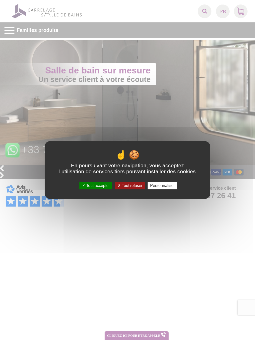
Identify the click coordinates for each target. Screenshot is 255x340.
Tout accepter (97, 185)
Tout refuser (131, 185)
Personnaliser (162, 185)
